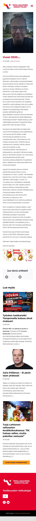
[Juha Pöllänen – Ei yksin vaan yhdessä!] (18, 359)
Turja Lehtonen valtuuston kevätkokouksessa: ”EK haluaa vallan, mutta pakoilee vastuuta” (16, 430)
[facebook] (4, 502)
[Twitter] (20, 277)
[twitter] (8, 502)
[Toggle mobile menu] (32, 6)
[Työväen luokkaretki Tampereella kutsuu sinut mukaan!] (18, 302)
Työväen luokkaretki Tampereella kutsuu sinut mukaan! (17, 318)
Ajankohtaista (15, 61)
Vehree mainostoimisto (22, 513)
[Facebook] (7, 277)
